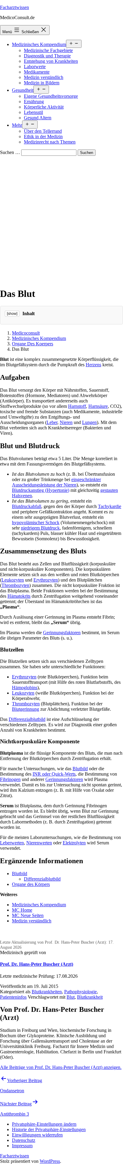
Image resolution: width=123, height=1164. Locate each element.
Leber (52, 422)
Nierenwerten (39, 842)
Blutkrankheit (90, 997)
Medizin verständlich (43, 77)
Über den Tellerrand (43, 131)
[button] (44, 1124)
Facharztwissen (14, 7)
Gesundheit (22, 90)
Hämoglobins (24, 687)
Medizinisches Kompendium (39, 44)
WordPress (50, 1161)
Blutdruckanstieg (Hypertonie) (40, 490)
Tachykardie (109, 506)
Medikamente (37, 71)
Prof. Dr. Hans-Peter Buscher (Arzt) (36, 964)
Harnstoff (77, 406)
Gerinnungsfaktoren (62, 632)
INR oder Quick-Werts (54, 773)
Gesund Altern (37, 117)
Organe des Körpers (31, 884)
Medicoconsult (26, 332)
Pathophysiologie (80, 991)
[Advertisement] (61, 220)
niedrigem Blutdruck (40, 527)
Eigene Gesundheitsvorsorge (51, 96)
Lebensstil (33, 112)
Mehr (17, 125)
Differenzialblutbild (27, 719)
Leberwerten (12, 842)
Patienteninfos (13, 997)
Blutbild (80, 768)
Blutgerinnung (25, 709)
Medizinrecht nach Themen (50, 141)
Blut (71, 997)
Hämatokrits (18, 596)
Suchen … (10, 152)
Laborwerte (35, 66)
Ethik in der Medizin (43, 136)
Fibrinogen (10, 779)
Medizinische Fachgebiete (48, 50)
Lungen (89, 422)
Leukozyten (12, 579)
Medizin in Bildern (41, 82)
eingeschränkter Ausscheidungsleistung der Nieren (56, 482)
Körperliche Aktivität (44, 106)
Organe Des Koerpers (32, 343)
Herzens (93, 364)
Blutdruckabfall (26, 506)
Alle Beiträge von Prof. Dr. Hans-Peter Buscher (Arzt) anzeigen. (61, 1067)
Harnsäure (98, 406)
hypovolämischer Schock (35, 522)
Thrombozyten (15, 585)
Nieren (66, 422)
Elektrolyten (74, 842)
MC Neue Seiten (28, 915)
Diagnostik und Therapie (47, 55)
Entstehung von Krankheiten (51, 61)
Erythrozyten (45, 579)
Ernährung (34, 101)
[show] (12, 314)
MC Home (22, 910)
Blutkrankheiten (47, 991)
